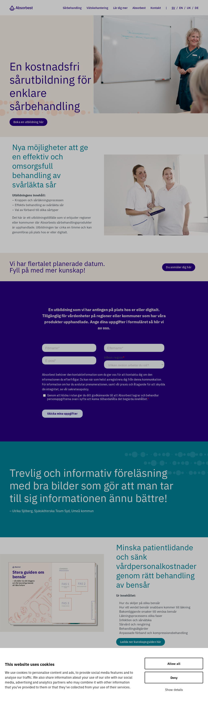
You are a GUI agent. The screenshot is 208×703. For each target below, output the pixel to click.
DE (196, 8)
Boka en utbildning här (28, 122)
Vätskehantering (97, 8)
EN (181, 8)
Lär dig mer (120, 8)
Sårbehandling (72, 8)
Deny (174, 677)
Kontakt (156, 8)
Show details (174, 689)
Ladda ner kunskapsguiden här (140, 642)
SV (173, 8)
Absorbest (139, 8)
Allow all (173, 663)
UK (189, 8)
